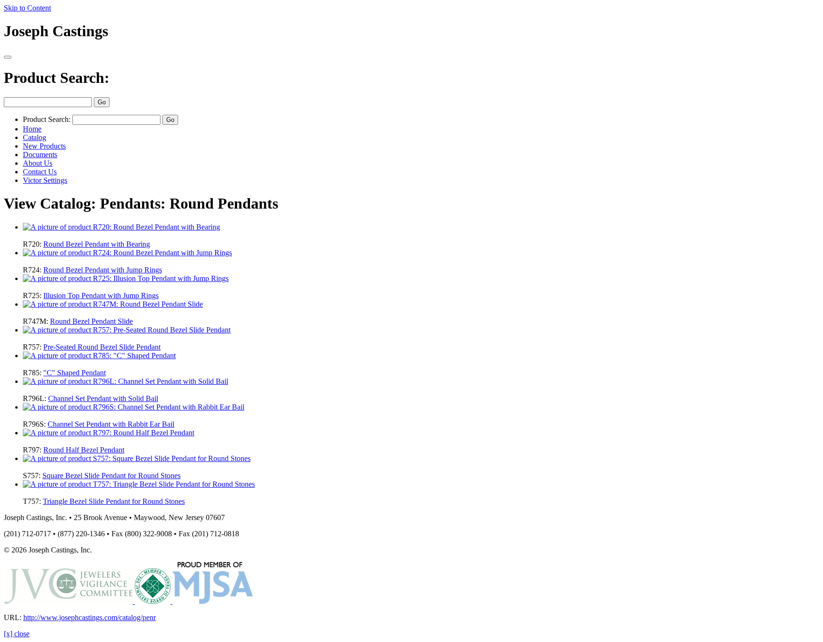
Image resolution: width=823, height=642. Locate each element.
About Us (37, 163)
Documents (40, 154)
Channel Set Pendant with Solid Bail (103, 398)
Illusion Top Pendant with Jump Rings (101, 295)
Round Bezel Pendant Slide (91, 321)
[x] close (17, 634)
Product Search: (57, 77)
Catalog (34, 137)
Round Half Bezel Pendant (83, 450)
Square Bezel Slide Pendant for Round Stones (111, 475)
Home (32, 129)
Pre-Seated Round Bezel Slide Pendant (102, 347)
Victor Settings (45, 180)
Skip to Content (27, 8)
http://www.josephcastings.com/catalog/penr (89, 617)
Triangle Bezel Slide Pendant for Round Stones (114, 501)
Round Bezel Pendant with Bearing (96, 244)
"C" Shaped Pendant (74, 373)
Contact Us (40, 172)
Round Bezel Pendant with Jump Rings (102, 270)
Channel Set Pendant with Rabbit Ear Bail (111, 424)
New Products (44, 146)
